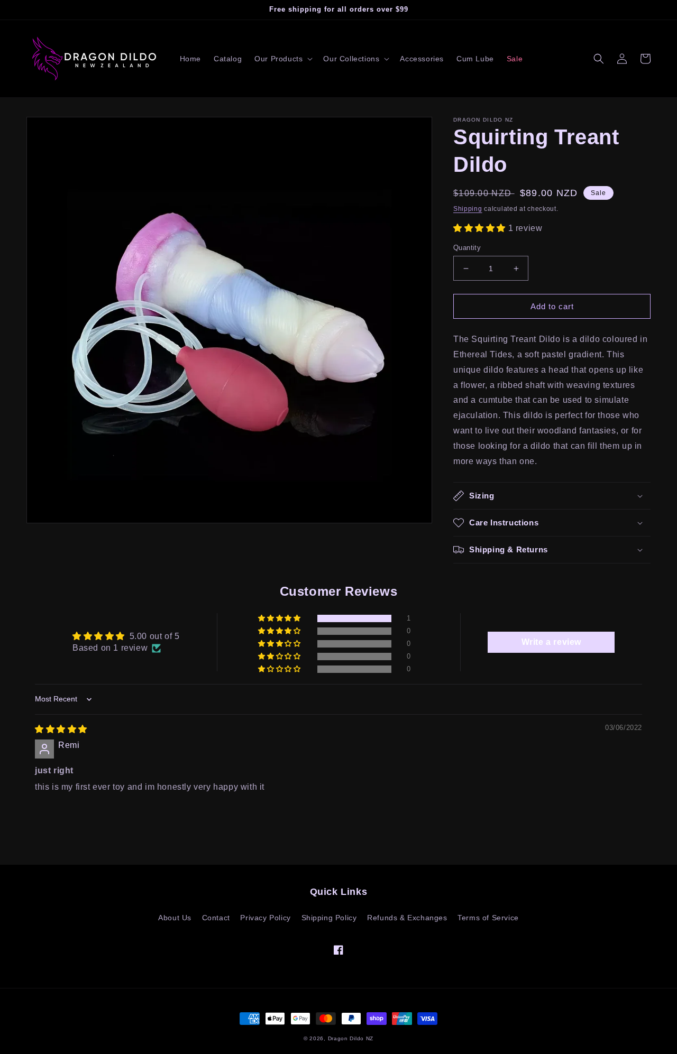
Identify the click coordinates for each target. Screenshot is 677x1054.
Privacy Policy (265, 917)
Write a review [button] (551, 641)
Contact (216, 917)
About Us (174, 917)
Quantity (467, 248)
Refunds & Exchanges (407, 917)
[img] (61, 729)
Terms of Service (488, 917)
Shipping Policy (329, 917)
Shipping (467, 208)
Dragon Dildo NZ (351, 1038)
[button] (282, 59)
